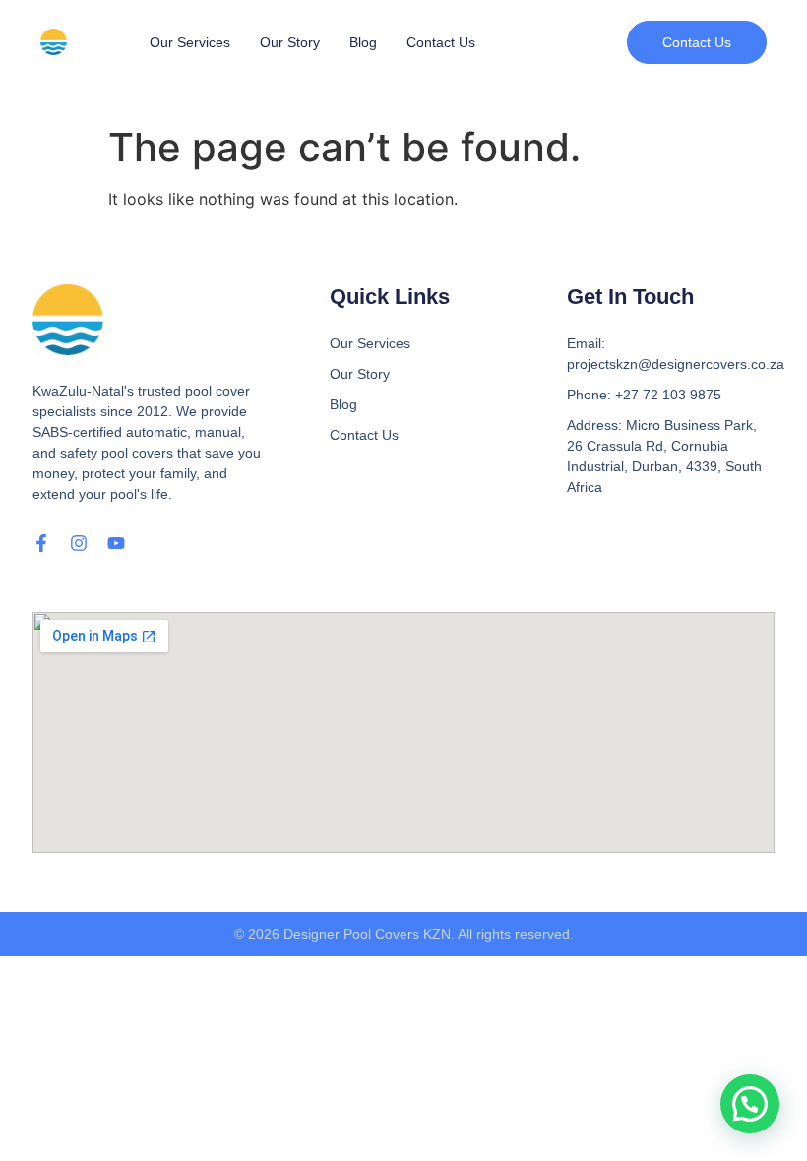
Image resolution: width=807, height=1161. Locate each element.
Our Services (190, 42)
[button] (697, 42)
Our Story (290, 42)
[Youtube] (116, 543)
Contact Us (440, 42)
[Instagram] (79, 543)
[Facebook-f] (41, 543)
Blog (363, 42)
